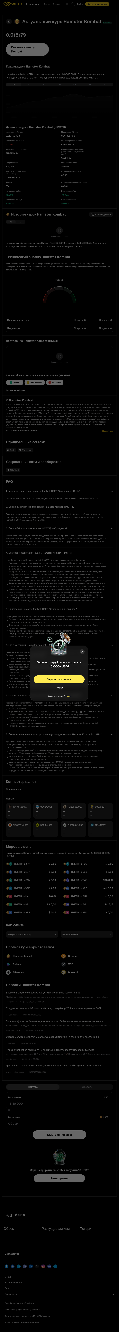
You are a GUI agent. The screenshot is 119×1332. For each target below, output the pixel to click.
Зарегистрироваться (59, 679)
